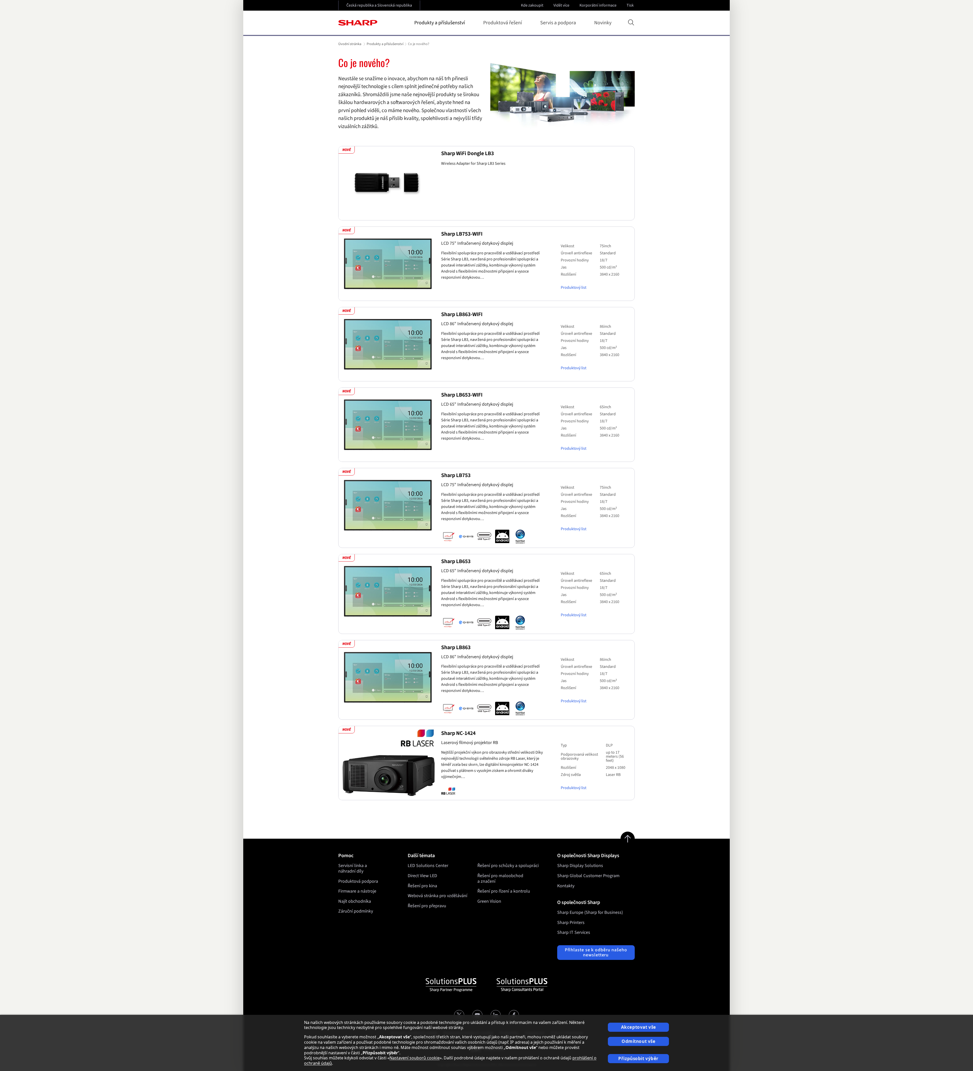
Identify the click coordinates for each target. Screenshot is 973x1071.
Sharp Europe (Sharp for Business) (590, 912)
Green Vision (489, 901)
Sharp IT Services (573, 932)
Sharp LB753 (456, 475)
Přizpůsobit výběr (638, 1058)
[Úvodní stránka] (357, 23)
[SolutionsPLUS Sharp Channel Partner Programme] (451, 985)
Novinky (602, 22)
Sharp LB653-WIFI (461, 395)
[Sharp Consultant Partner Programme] (522, 985)
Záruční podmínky (355, 911)
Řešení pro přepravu (427, 906)
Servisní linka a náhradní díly (352, 868)
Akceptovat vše (638, 1027)
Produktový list (573, 287)
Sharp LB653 (456, 561)
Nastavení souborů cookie (414, 1058)
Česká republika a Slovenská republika (379, 5)
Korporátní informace (597, 5)
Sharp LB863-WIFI (461, 314)
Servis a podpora (558, 22)
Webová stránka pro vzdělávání (437, 896)
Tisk (630, 5)
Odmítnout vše (638, 1041)
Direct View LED (422, 876)
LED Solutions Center (428, 865)
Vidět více (561, 5)
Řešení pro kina (422, 886)
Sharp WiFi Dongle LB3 (467, 153)
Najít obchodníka (354, 901)
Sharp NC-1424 (458, 733)
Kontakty (565, 886)
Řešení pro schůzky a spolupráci (508, 865)
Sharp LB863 (456, 647)
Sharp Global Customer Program (588, 876)
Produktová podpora (358, 881)
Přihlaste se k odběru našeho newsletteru (596, 952)
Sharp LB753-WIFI (461, 234)
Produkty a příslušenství (439, 22)
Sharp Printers (571, 922)
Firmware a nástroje (357, 891)
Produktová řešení (502, 22)
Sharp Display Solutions (580, 865)
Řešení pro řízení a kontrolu (503, 891)
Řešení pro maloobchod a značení (500, 878)
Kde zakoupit (532, 5)
